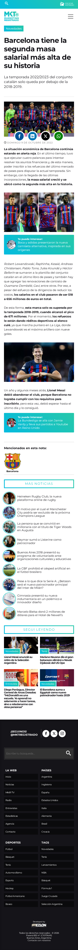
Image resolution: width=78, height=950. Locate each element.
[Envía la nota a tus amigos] (58, 136)
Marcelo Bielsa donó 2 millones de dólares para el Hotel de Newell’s (41, 613)
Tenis (8, 864)
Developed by (24, 924)
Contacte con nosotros (39, 940)
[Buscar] (6, 3)
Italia (43, 808)
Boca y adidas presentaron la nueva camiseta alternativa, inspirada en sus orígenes (44, 246)
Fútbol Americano (15, 896)
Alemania (46, 816)
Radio (8, 800)
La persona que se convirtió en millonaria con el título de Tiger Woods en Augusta (44, 527)
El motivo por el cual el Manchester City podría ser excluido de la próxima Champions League (43, 513)
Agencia (9, 823)
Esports (9, 880)
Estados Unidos (49, 800)
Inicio (8, 776)
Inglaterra (46, 784)
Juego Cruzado (49, 896)
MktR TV (9, 792)
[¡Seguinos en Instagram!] (62, 733)
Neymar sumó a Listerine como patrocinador (39, 541)
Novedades (14, 28)
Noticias (9, 784)
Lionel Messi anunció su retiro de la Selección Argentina (18, 660)
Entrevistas (11, 808)
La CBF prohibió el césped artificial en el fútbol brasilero (43, 570)
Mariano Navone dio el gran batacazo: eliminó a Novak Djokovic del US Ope (56, 660)
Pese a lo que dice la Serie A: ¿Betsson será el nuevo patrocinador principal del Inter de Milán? (44, 585)
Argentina (46, 776)
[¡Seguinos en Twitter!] (54, 733)
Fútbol (8, 849)
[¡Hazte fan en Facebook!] (45, 733)
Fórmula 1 (46, 888)
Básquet (9, 856)
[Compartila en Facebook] (19, 136)
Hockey (9, 888)
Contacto (10, 831)
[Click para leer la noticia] (9, 498)
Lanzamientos (48, 864)
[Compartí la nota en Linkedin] (32, 136)
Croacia (45, 831)
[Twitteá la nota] (45, 136)
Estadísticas (11, 816)
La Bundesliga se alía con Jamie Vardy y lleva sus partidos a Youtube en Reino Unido (43, 424)
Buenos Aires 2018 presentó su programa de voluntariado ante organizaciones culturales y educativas (44, 556)
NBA (44, 872)
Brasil (44, 823)
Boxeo (8, 904)
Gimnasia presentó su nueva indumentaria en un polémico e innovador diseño (39, 599)
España (45, 792)
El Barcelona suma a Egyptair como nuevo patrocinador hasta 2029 (55, 692)
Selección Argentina (51, 904)
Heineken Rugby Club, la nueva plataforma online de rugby (39, 498)
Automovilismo (13, 872)
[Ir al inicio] (11, 16)
